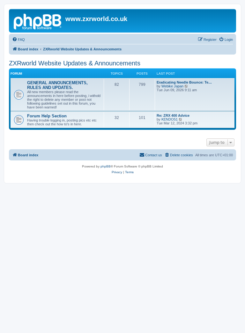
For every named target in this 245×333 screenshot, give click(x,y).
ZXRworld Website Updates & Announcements (74, 63)
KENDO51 (169, 119)
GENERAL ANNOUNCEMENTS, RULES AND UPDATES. (57, 85)
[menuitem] (18, 39)
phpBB (105, 166)
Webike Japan (172, 86)
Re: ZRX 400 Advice (173, 115)
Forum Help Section (47, 116)
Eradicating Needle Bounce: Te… (184, 82)
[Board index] (38, 21)
